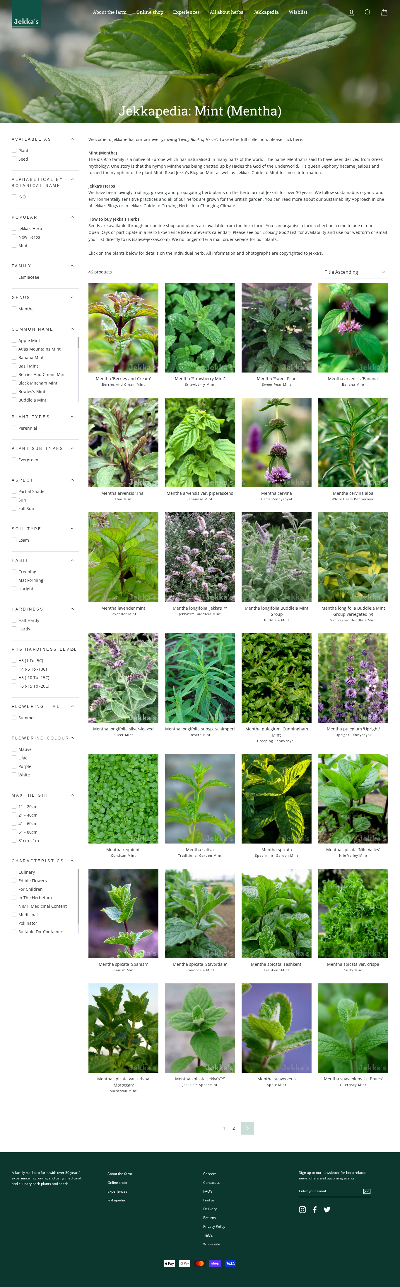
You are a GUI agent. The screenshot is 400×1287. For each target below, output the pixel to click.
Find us (209, 1200)
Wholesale (211, 1244)
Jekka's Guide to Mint (257, 172)
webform (361, 232)
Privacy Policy (214, 1226)
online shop (164, 225)
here (297, 139)
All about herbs (226, 12)
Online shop (149, 12)
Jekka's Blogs (105, 205)
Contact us (211, 1182)
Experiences (186, 12)
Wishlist (298, 12)
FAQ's (208, 1191)
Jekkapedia (266, 12)
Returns (209, 1217)
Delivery (210, 1208)
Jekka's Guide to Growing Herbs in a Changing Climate (182, 205)
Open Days (99, 232)
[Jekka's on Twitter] (327, 1209)
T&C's (208, 1235)
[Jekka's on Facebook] (314, 1209)
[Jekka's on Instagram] (302, 1209)
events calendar (213, 232)
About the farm (110, 12)
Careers (209, 1173)
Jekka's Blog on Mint (195, 172)
